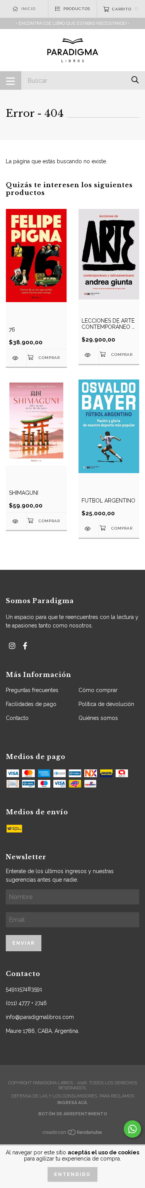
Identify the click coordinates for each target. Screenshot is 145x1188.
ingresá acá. (72, 1102)
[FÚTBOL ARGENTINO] (88, 528)
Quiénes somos (98, 718)
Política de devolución (106, 704)
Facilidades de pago (31, 704)
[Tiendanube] (73, 1134)
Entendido (72, 1174)
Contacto (17, 718)
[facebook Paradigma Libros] (25, 646)
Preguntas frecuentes (32, 690)
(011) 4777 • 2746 (26, 1003)
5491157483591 (24, 989)
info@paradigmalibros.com (40, 1017)
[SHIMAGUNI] (16, 521)
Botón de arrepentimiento (72, 1113)
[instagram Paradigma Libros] (12, 646)
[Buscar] (135, 80)
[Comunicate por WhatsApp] (132, 1129)
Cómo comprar (98, 690)
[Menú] (10, 80)
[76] (16, 358)
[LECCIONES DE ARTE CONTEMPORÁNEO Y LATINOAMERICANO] (88, 355)
